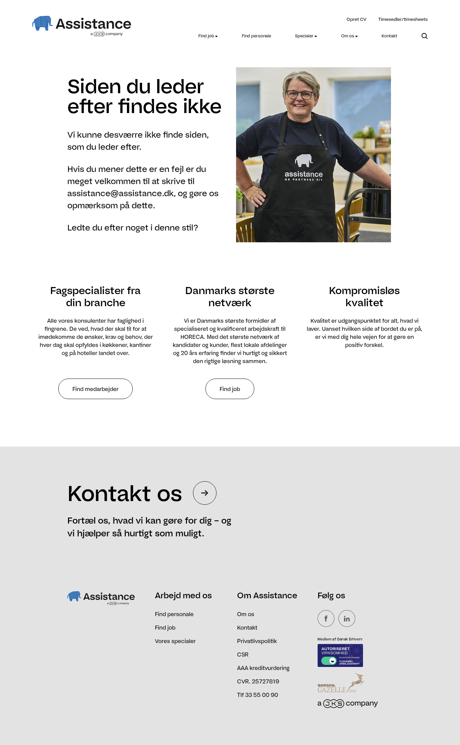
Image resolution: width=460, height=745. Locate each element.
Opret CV (356, 19)
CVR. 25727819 (258, 681)
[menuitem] (208, 36)
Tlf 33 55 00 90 (257, 694)
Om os (348, 35)
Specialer (305, 35)
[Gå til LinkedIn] (348, 618)
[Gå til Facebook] (327, 618)
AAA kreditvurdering (263, 668)
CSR (243, 654)
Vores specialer (175, 641)
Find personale (256, 35)
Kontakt (389, 35)
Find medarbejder (95, 389)
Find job (206, 35)
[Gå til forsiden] (81, 21)
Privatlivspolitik (257, 641)
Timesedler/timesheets (403, 19)
